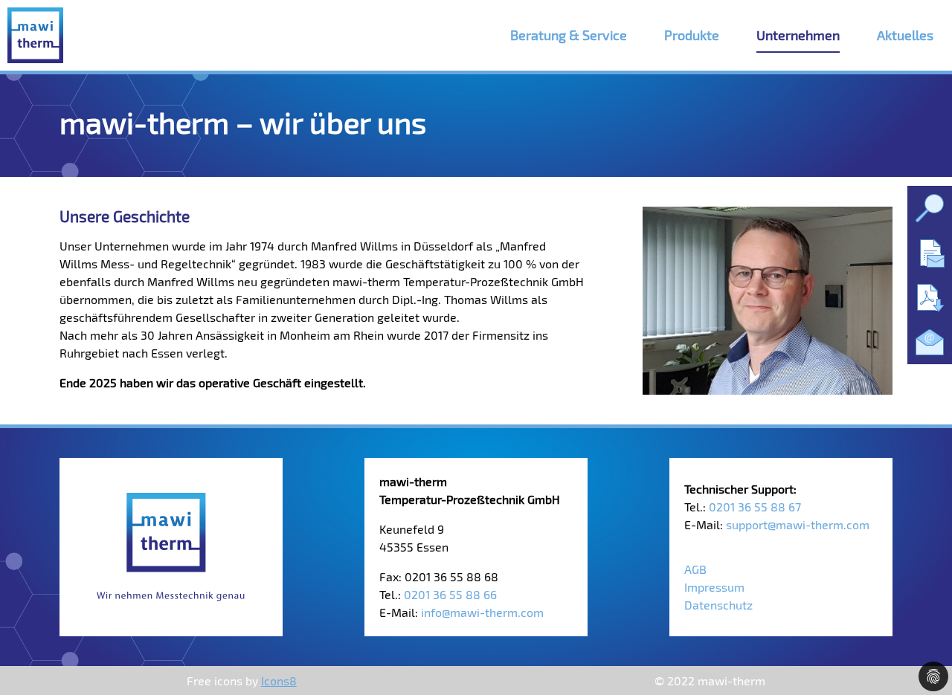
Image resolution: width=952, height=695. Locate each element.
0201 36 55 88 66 (450, 594)
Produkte (691, 35)
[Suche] (929, 208)
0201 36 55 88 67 (755, 507)
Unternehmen (798, 35)
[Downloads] (929, 297)
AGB (695, 569)
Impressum (714, 587)
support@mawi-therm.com (797, 524)
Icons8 (279, 680)
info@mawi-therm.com (482, 612)
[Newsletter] (929, 342)
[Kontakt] (929, 252)
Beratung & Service (568, 35)
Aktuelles (905, 35)
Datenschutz (718, 605)
